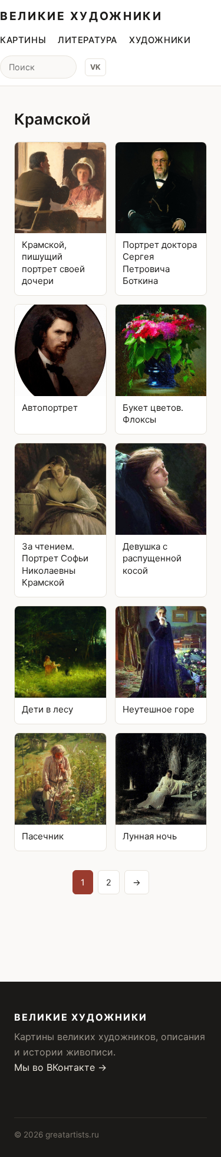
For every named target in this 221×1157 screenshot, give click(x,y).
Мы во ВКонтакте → (60, 1067)
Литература (87, 40)
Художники (159, 40)
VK (95, 67)
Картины (23, 40)
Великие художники (81, 16)
